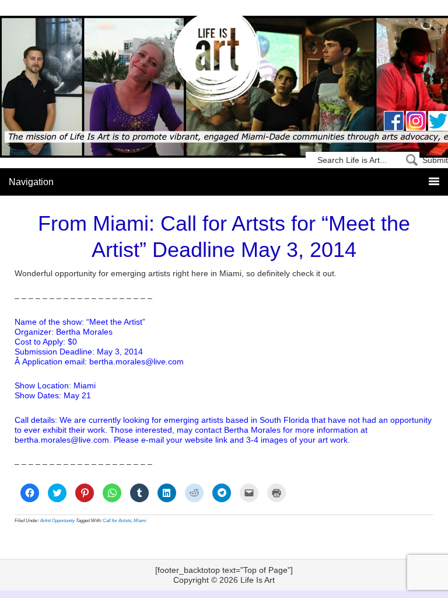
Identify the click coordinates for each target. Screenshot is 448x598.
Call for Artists (117, 520)
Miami (140, 520)
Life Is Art (224, 60)
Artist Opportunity (57, 520)
